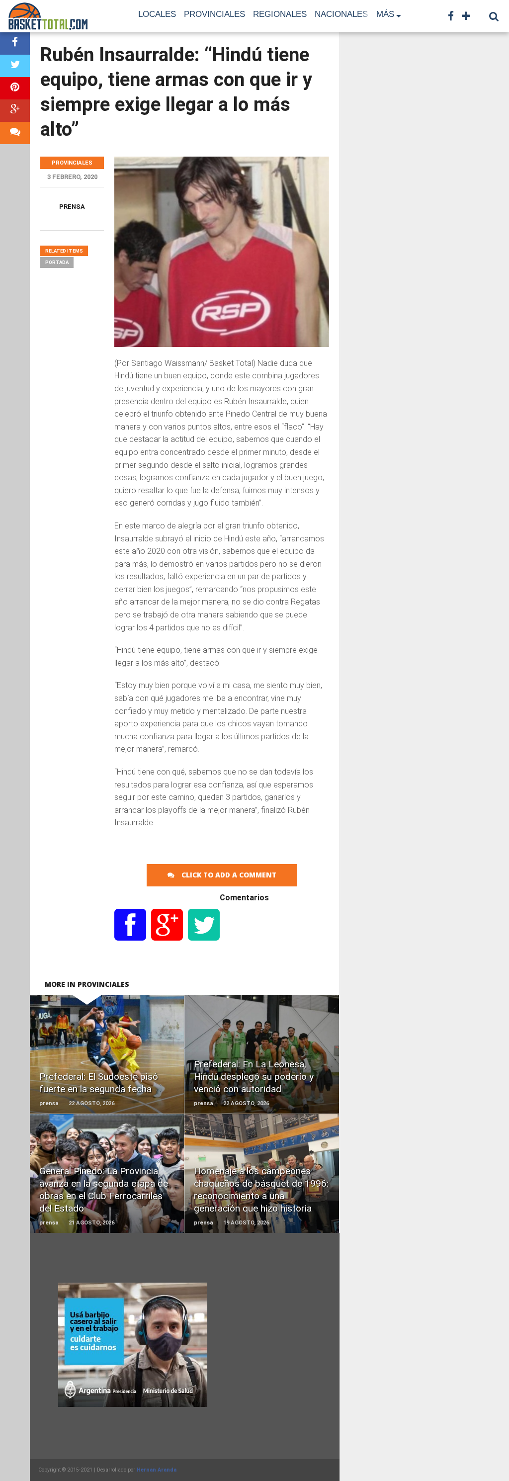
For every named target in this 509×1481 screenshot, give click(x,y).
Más (385, 14)
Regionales (280, 14)
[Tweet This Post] (15, 66)
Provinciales (214, 14)
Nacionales (341, 14)
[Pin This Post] (15, 88)
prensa (72, 206)
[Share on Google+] (15, 110)
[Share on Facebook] (15, 43)
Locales (157, 14)
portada (57, 262)
